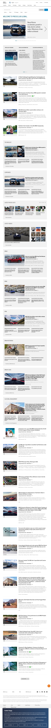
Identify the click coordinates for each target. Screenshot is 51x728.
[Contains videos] (6, 555)
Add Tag (41, 9)
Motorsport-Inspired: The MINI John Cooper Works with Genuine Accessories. (32, 561)
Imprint (19, 705)
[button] (17, 234)
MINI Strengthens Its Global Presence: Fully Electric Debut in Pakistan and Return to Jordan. (31, 493)
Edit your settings (22, 52)
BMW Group (5, 691)
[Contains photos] (4, 86)
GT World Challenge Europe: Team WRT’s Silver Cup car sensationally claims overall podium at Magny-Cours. (30, 632)
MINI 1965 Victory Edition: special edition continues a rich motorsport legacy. (31, 110)
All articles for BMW (9, 305)
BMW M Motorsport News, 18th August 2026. (28, 461)
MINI (20, 691)
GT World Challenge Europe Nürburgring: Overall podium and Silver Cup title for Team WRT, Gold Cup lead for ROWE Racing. (32, 77)
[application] (17, 234)
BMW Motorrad (28, 691)
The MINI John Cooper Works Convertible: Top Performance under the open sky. (32, 445)
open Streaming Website (10, 61)
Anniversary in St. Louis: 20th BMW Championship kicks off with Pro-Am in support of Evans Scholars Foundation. (32, 429)
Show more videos (8, 245)
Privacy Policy (37, 705)
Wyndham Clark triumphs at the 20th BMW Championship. (31, 126)
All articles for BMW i (9, 275)
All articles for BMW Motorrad (10, 363)
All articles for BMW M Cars (10, 392)
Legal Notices (27, 705)
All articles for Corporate (9, 196)
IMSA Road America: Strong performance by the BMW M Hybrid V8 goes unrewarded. (32, 616)
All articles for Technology (10, 166)
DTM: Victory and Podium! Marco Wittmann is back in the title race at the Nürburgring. (32, 477)
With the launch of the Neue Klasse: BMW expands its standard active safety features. (32, 93)
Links (12, 705)
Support (4, 705)
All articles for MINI (8, 334)
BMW (13, 691)
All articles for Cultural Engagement (11, 423)
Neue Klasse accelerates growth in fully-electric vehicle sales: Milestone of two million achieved (34, 178)
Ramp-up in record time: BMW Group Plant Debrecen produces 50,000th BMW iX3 (35, 257)
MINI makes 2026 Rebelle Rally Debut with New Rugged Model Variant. (32, 600)
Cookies (4, 707)
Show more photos (8, 217)
